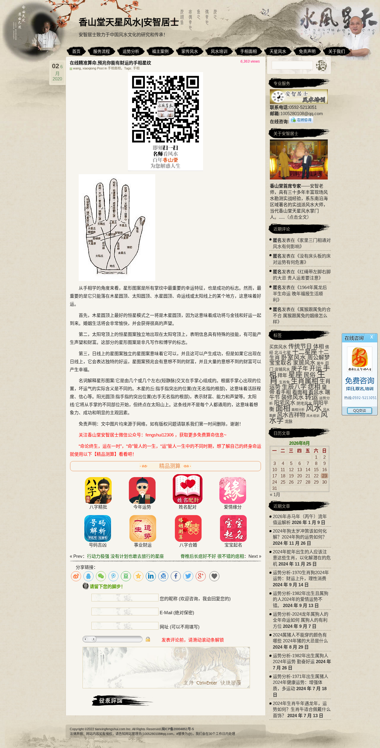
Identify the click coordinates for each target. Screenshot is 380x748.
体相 (318, 347)
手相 (136, 68)
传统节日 (300, 346)
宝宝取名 (280, 363)
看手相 (283, 392)
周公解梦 (318, 358)
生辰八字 (294, 386)
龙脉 (288, 421)
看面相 (299, 392)
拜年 (282, 375)
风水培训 (312, 415)
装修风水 (292, 397)
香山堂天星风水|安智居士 (129, 22)
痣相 (314, 386)
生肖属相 (304, 381)
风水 (314, 408)
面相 (283, 408)
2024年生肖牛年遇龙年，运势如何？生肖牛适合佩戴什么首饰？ (302, 709)
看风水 (316, 392)
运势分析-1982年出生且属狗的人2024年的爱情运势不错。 (300, 599)
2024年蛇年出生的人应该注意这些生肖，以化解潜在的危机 (302, 557)
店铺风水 (282, 369)
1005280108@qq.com (301, 113)
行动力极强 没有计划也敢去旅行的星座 (125, 556)
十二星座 (304, 351)
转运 (311, 397)
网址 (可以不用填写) (180, 626)
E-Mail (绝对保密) (177, 612)
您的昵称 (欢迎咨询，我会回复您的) (195, 598)
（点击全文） (298, 217)
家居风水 (304, 363)
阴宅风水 (304, 403)
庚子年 (299, 369)
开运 (315, 368)
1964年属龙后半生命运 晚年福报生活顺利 (300, 293)
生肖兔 (284, 382)
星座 (295, 375)
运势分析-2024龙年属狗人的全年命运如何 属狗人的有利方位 (300, 620)
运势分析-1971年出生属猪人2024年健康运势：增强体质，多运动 (300, 682)
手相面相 (114, 68)
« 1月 (275, 494)
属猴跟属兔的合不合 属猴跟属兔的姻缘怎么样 (302, 315)
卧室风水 (293, 357)
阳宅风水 (284, 403)
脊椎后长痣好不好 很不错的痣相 (212, 556)
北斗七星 (282, 352)
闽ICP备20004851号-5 (178, 729)
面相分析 (298, 410)
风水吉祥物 (291, 415)
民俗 (310, 375)
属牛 (320, 363)
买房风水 (278, 346)
